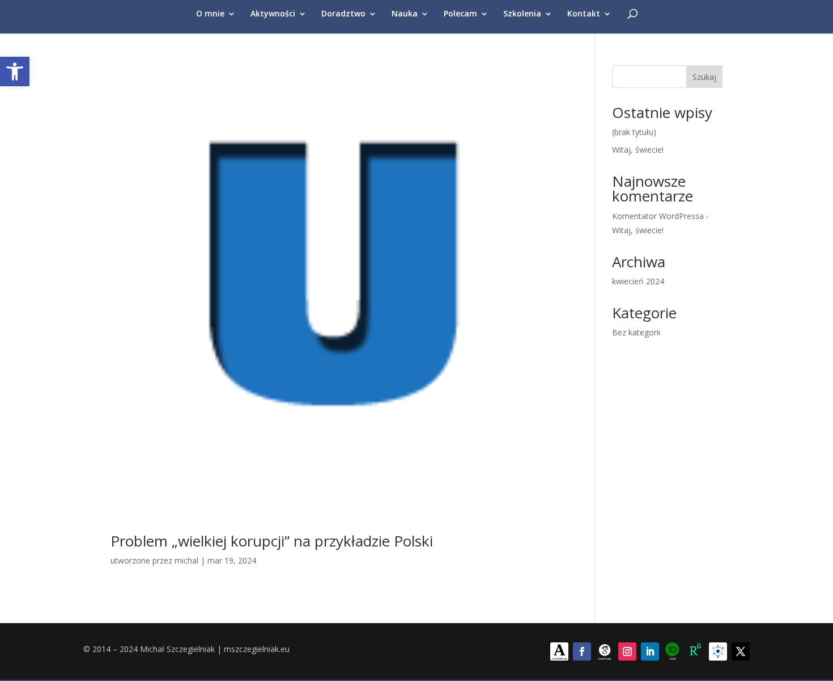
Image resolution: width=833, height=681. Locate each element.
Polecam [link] (460, 14)
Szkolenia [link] (522, 14)
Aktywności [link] (272, 14)
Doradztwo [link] (343, 14)
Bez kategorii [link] (636, 332)
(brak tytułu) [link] (634, 132)
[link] (14, 71)
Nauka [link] (405, 14)
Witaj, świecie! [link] (638, 149)
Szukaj (704, 77)
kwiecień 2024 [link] (638, 281)
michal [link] (186, 560)
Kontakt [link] (583, 14)
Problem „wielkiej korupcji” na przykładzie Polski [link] (271, 541)
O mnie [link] (210, 14)
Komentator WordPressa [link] (658, 216)
